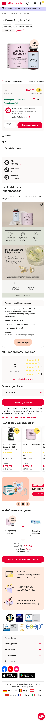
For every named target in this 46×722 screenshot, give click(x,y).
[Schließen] (41, 329)
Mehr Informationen (23, 381)
